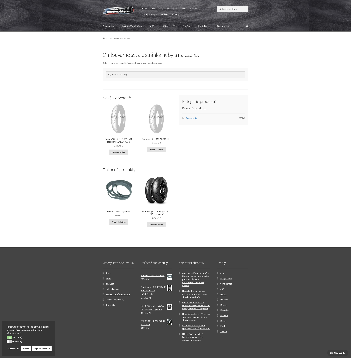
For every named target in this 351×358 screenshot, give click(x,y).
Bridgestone (226, 278)
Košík (184, 8)
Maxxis (223, 305)
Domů (108, 38)
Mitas (223, 320)
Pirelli (223, 326)
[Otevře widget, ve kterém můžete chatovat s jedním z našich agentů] (337, 353)
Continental (226, 283)
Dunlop (223, 294)
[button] (9, 337)
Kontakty (175, 14)
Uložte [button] (26, 349)
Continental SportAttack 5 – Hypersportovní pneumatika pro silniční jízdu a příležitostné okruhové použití (195, 279)
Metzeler (224, 310)
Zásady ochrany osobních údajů (155, 14)
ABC (152, 26)
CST (222, 289)
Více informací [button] (13, 333)
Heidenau (224, 299)
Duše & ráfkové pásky (132, 26)
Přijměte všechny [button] (42, 349)
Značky (186, 26)
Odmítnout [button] (14, 349)
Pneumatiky (108, 26)
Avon (222, 273)
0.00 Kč (224, 26)
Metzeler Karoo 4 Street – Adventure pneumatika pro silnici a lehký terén (194, 293)
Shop (153, 8)
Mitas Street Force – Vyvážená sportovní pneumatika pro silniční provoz (196, 316)
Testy (176, 26)
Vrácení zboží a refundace (118, 294)
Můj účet (193, 8)
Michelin (224, 315)
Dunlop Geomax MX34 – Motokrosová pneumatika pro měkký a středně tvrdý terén (196, 305)
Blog (161, 8)
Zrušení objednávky (115, 299)
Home (144, 8)
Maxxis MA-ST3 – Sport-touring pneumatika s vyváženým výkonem (193, 336)
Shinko (223, 331)
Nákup (165, 26)
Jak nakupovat (172, 8)
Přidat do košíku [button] (118, 152)
